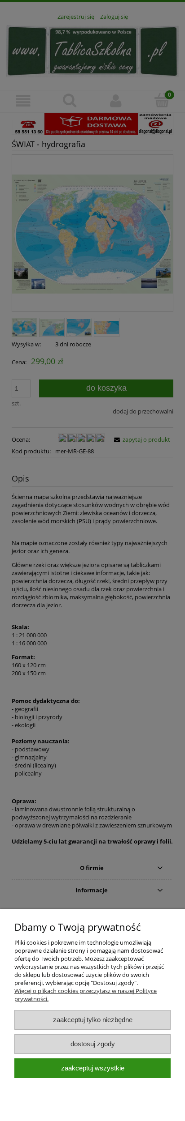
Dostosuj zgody (92, 1044)
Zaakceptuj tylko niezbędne (92, 1019)
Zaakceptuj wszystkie (92, 1068)
